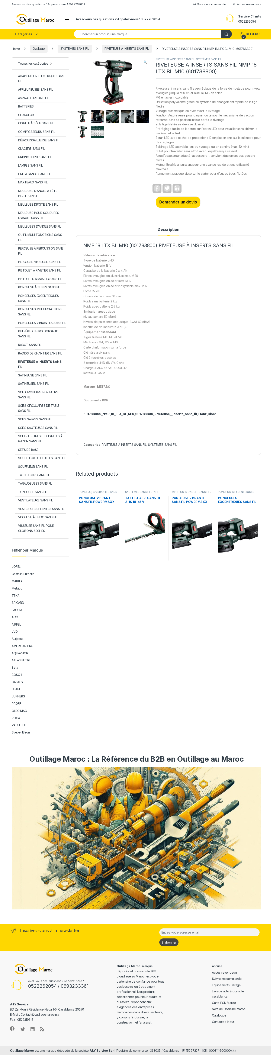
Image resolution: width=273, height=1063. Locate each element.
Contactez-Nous (223, 1022)
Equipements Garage (226, 985)
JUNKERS (18, 696)
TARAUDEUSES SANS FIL (35, 483)
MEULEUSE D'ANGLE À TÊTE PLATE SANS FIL (37, 193)
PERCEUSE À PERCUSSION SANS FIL (41, 251)
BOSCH (17, 675)
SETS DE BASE (28, 450)
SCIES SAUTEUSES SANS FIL (38, 428)
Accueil (217, 966)
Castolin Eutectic (23, 574)
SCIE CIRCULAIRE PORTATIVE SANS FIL (38, 394)
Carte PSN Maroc (224, 1003)
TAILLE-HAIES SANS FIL (143, 493)
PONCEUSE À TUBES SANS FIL (39, 287)
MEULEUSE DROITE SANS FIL (38, 204)
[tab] (168, 231)
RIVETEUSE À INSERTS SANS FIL (127, 48)
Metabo (17, 588)
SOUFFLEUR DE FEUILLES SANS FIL (42, 458)
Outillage (39, 48)
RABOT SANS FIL (29, 345)
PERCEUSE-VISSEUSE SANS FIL (39, 262)
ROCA (16, 718)
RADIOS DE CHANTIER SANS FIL (40, 353)
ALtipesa (17, 638)
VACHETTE (19, 725)
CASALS (17, 682)
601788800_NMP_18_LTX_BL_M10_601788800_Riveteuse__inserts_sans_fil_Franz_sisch (149, 414)
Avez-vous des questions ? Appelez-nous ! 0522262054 (48, 4)
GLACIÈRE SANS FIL (31, 148)
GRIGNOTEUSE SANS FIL (35, 157)
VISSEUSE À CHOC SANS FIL (37, 517)
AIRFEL (16, 624)
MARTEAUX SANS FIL (33, 182)
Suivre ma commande (211, 4)
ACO (15, 617)
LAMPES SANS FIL (30, 165)
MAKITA (17, 581)
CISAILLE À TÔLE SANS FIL (36, 123)
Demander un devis (178, 202)
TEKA (15, 595)
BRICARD (18, 602)
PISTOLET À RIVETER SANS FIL (39, 270)
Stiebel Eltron (21, 732)
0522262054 (247, 21)
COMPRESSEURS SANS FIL (36, 132)
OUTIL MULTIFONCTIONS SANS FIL (40, 237)
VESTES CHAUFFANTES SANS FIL (41, 509)
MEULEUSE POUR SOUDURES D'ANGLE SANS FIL (38, 215)
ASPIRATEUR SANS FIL (33, 98)
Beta (15, 667)
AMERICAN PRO (22, 646)
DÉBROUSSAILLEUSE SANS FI (38, 140)
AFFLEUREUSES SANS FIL (35, 89)
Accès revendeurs (249, 4)
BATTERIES (26, 106)
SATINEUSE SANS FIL (32, 375)
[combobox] (147, 34)
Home (16, 48)
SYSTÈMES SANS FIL (74, 48)
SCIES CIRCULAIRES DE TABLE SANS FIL (39, 408)
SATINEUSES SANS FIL (33, 383)
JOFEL (16, 566)
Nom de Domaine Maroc (228, 1009)
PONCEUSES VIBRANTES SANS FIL (42, 323)
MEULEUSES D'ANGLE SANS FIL (191, 492)
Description (168, 230)
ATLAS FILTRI (21, 660)
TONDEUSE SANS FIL (32, 492)
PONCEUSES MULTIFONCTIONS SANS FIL (40, 311)
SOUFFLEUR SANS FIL (33, 466)
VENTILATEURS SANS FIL (35, 500)
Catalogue (219, 1015)
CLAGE (16, 689)
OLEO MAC (19, 711)
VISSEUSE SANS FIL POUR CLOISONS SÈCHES (36, 528)
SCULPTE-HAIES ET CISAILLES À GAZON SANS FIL (40, 438)
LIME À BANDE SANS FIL (34, 174)
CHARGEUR (26, 115)
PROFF (16, 703)
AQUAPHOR (20, 653)
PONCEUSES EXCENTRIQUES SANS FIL (38, 298)
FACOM (17, 610)
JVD (15, 631)
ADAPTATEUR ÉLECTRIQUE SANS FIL (41, 78)
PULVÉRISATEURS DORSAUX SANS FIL (38, 333)
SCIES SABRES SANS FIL (34, 419)
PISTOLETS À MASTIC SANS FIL (40, 279)
